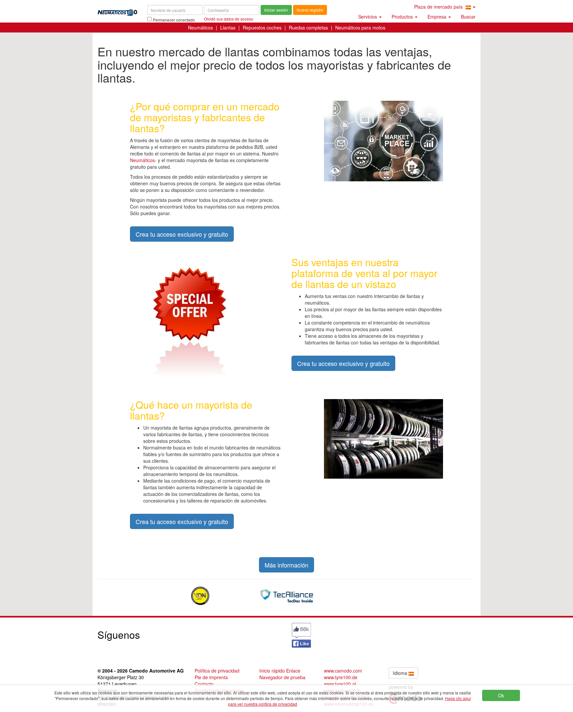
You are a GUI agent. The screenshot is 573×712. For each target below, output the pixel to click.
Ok (501, 695)
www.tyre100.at (340, 684)
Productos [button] (403, 16)
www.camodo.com (343, 670)
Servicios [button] (368, 16)
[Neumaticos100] (117, 10)
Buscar (468, 16)
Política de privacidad (217, 670)
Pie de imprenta (211, 677)
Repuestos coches (262, 27)
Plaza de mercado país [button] (439, 6)
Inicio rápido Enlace (279, 670)
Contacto (204, 684)
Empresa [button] (437, 16)
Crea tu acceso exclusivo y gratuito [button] (182, 234)
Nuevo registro (310, 10)
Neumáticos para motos (360, 27)
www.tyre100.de (340, 677)
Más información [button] (286, 565)
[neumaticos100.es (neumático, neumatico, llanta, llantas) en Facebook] (301, 634)
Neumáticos (200, 27)
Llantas (227, 27)
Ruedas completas (308, 27)
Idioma (401, 673)
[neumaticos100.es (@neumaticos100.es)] (238, 633)
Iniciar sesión (276, 10)
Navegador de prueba (282, 677)
